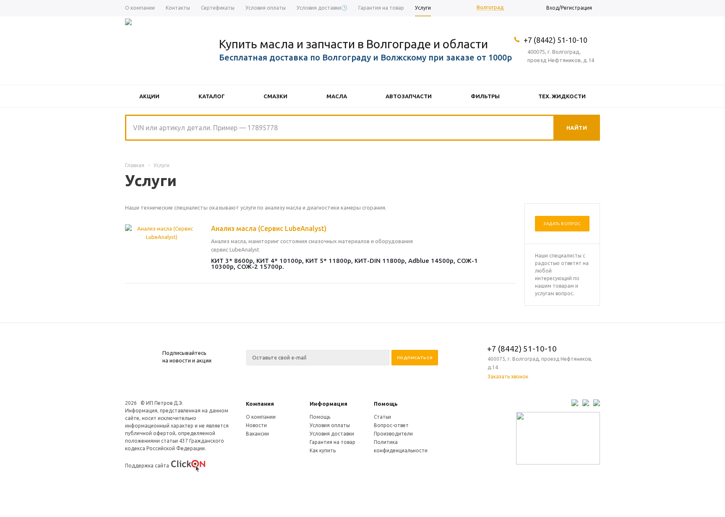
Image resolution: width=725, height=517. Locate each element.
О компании (261, 417)
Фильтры (485, 96)
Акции (149, 96)
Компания (260, 404)
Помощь (386, 404)
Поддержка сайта (147, 465)
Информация (328, 404)
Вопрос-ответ (391, 425)
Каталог (211, 96)
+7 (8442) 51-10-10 (555, 40)
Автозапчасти (409, 96)
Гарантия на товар (332, 442)
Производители (393, 433)
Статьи (382, 417)
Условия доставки (332, 433)
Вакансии (257, 433)
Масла (336, 96)
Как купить (323, 450)
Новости (256, 425)
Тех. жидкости (562, 96)
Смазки (275, 96)
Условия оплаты (330, 425)
